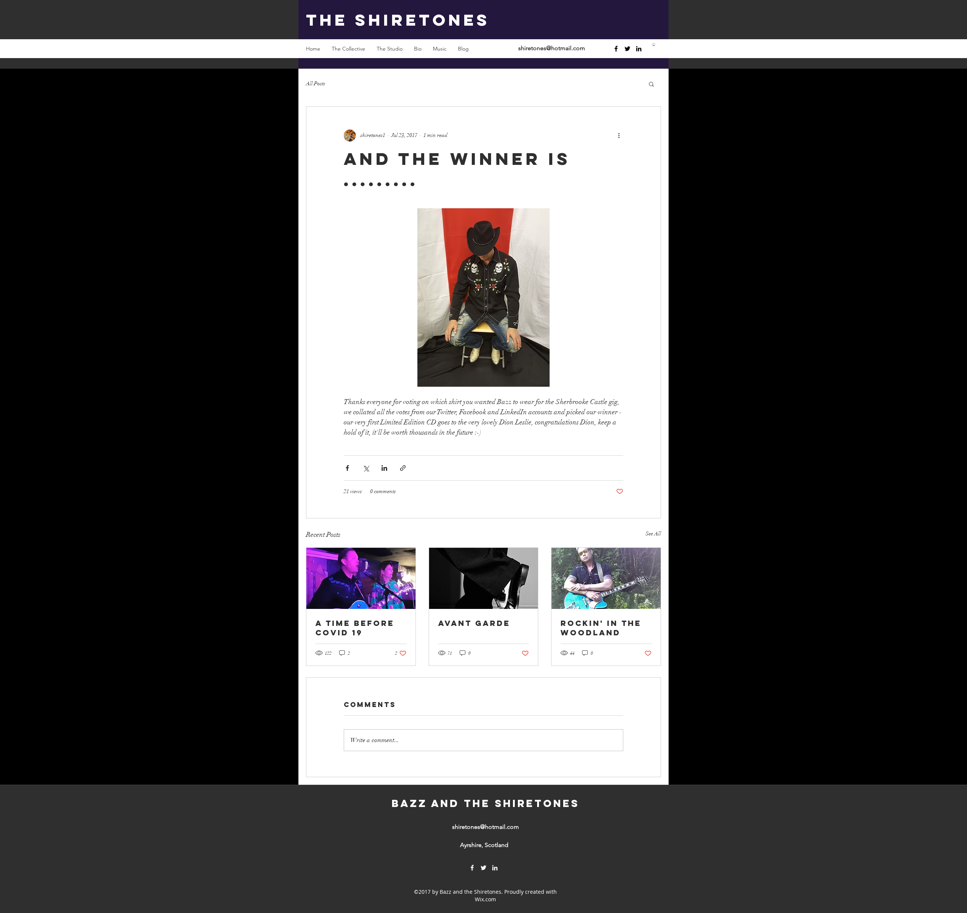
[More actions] (618, 135)
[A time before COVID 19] (361, 578)
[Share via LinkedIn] (384, 468)
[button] (654, 44)
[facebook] (616, 48)
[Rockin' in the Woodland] (606, 578)
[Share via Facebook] (347, 468)
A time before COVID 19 (354, 627)
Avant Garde (474, 623)
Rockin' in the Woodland (601, 627)
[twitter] (627, 48)
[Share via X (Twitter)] (365, 468)
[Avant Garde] (483, 578)
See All (653, 533)
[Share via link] (402, 468)
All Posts (315, 83)
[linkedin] (639, 48)
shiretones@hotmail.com (551, 48)
